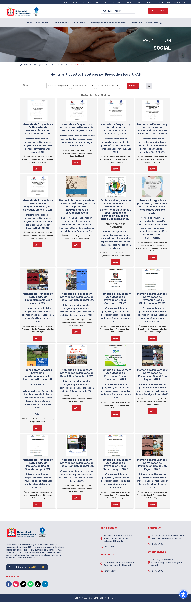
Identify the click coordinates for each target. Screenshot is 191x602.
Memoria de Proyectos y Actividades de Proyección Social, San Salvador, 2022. (77, 297)
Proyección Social (45, 159)
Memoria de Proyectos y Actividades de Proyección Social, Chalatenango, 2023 (38, 129)
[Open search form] (161, 22)
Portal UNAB (158, 10)
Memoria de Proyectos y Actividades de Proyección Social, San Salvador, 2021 (77, 373)
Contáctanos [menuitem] (152, 22)
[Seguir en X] (38, 584)
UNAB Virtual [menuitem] (164, 2)
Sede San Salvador (152, 162)
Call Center (28, 567)
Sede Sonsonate (115, 162)
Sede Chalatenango (37, 162)
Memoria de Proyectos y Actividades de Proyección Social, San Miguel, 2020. (152, 464)
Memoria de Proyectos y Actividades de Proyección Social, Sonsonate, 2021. (116, 374)
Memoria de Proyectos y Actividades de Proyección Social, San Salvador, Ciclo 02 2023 (152, 129)
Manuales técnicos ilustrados (40, 419)
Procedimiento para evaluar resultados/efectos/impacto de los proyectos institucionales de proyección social (76, 206)
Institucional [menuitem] (42, 22)
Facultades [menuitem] (79, 22)
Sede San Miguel (77, 156)
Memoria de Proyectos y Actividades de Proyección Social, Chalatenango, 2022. (152, 298)
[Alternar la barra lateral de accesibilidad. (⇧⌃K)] (183, 594)
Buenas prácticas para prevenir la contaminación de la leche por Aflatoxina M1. (38, 374)
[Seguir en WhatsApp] (30, 584)
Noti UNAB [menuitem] (136, 22)
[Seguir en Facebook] (9, 584)
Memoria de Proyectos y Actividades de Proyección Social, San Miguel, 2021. (152, 374)
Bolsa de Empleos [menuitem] (72, 2)
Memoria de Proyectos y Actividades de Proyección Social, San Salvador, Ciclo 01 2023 (38, 205)
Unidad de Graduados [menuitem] (113, 2)
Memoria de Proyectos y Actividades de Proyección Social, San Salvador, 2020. (77, 463)
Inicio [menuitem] (30, 22)
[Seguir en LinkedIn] (45, 584)
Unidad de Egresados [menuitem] (92, 2)
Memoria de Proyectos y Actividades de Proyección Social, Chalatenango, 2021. (38, 464)
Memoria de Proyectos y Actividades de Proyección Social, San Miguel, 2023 (77, 127)
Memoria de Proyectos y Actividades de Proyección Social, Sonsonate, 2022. (116, 298)
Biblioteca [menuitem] (130, 2)
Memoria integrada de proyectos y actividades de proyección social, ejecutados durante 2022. (152, 206)
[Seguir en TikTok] (23, 584)
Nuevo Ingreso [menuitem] (179, 2)
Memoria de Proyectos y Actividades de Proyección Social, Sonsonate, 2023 (116, 129)
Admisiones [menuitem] (61, 22)
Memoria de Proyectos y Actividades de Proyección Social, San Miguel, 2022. (38, 298)
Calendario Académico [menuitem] (146, 2)
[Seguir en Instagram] (16, 584)
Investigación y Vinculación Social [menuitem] (108, 22)
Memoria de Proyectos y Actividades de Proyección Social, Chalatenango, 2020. (116, 464)
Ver (38, 169)
